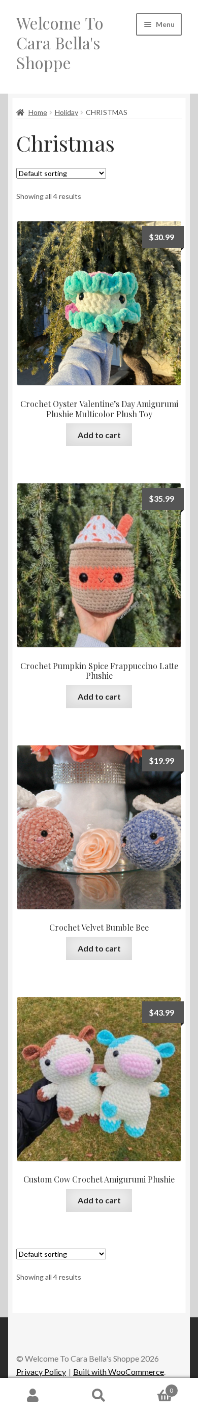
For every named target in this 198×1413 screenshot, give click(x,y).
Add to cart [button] (99, 435)
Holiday (66, 112)
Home (37, 112)
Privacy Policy (41, 1371)
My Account (33, 1395)
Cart (152, 1387)
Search (99, 1395)
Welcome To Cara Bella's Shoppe (60, 42)
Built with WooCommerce (118, 1371)
